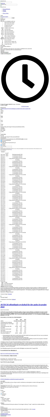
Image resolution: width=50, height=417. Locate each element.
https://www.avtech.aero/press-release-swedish (9, 353)
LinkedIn (9, 414)
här (11, 149)
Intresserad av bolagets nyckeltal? (6, 291)
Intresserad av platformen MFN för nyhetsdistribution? (10, 49)
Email (1, 383)
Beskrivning (2, 280)
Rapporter (4, 141)
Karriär (5, 414)
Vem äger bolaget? (4, 297)
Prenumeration (3, 137)
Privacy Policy (6, 13)
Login (13, 17)
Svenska (2, 105)
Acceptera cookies (4, 410)
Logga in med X (4, 16)
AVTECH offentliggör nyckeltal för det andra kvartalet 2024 (18, 108)
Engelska (3, 143)
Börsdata (10, 294)
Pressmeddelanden (6, 9)
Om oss (4, 10)
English (5, 105)
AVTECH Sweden (25, 106)
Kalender (3, 151)
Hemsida (2, 414)
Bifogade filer (3, 107)
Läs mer (33, 409)
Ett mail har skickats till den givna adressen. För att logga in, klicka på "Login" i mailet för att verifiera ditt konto (23, 404)
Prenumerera (3, 150)
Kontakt (4, 11)
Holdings (13, 299)
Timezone (2, 388)
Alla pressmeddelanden (6, 140)
